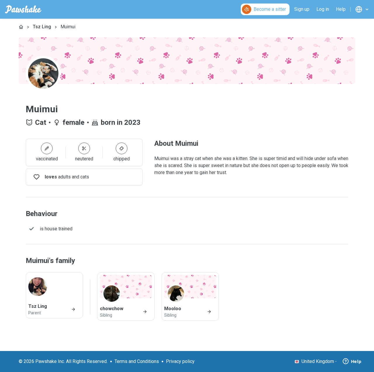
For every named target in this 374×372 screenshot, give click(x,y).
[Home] (21, 26)
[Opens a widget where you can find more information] (352, 362)
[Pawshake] (23, 9)
